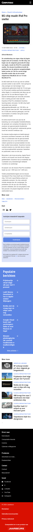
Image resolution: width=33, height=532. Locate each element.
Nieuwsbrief (6, 473)
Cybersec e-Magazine (9, 446)
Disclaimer (5, 509)
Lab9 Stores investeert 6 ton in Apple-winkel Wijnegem (8, 296)
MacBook (9, 199)
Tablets (4, 201)
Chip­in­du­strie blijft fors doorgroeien (22, 417)
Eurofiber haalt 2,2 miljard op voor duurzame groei (20, 408)
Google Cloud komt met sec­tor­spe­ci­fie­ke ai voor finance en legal (8, 325)
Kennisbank (6, 436)
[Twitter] (10, 210)
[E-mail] (4, 210)
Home (4, 12)
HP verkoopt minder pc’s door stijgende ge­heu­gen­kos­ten (22, 368)
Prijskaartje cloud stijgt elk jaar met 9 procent (8, 283)
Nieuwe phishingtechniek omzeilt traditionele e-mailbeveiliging (9, 341)
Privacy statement (8, 519)
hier (16, 256)
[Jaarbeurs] (16, 527)
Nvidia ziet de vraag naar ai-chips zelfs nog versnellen (9, 310)
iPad (3, 199)
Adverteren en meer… (8, 457)
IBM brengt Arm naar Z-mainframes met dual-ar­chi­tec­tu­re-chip (22, 397)
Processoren (19, 199)
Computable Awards (8, 439)
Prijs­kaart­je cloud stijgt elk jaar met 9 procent (22, 377)
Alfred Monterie (7, 55)
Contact (4, 469)
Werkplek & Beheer (20, 363)
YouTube (7, 492)
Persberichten (6, 460)
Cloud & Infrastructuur (14, 12)
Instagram (7, 496)
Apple (23, 50)
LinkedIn (7, 489)
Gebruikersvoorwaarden (10, 514)
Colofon (4, 443)
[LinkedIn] (7, 210)
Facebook (7, 482)
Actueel (22, 47)
